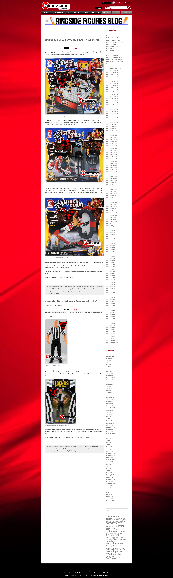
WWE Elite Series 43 (111, 163)
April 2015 (109, 470)
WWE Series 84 (110, 308)
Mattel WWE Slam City (112, 55)
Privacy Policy (97, 572)
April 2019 (109, 367)
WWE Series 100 (110, 228)
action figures (80, 286)
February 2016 (110, 449)
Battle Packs (109, 518)
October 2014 (109, 481)
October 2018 (109, 380)
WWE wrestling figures (87, 291)
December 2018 (110, 375)
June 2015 (109, 466)
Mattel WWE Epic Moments (113, 48)
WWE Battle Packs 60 (112, 122)
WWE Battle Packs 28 (112, 70)
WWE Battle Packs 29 (112, 72)
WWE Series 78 (110, 295)
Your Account (106, 3)
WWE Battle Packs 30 (112, 74)
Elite (124, 521)
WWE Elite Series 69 (111, 219)
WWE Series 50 (110, 249)
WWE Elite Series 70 (111, 221)
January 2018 (109, 399)
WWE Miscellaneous (64, 286)
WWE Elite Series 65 (111, 210)
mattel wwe (110, 528)
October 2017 (109, 405)
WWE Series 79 (110, 297)
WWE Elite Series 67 (111, 215)
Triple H (117, 539)
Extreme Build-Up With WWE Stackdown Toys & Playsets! (72, 40)
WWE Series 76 (110, 290)
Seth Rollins (120, 536)
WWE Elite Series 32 (111, 139)
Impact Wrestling (56, 448)
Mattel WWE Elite (111, 44)
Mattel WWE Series (111, 53)
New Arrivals (59, 12)
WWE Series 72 (110, 282)
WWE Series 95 (110, 329)
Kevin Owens (119, 524)
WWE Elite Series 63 (111, 206)
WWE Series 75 (110, 288)
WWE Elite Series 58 (111, 195)
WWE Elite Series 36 (111, 148)
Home (65, 572)
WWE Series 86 (110, 310)
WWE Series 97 (110, 331)
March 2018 (109, 395)
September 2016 (110, 434)
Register (98, 2)
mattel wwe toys (113, 533)
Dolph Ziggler (118, 521)
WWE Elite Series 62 (111, 204)
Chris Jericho (116, 519)
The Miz (86, 289)
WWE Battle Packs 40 (112, 92)
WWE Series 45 (110, 245)
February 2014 (110, 496)
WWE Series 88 (110, 314)
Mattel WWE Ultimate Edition (114, 57)
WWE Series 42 (110, 239)
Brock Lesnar (109, 519)
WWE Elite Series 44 (111, 165)
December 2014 (110, 479)
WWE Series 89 (110, 316)
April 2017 (109, 418)
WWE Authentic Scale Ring (113, 68)
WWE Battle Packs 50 (112, 105)
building (97, 286)
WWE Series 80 (110, 299)
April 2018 (109, 393)
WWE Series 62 (110, 275)
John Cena (55, 289)
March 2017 (109, 421)
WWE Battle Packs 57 (112, 115)
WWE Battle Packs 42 (112, 96)
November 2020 (110, 356)
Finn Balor (109, 522)
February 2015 (110, 475)
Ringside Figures (60, 44)
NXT (121, 533)
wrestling (48, 291)
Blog (108, 572)
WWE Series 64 (110, 280)
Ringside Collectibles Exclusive (120, 534)
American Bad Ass (89, 286)
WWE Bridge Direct (111, 126)
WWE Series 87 (110, 312)
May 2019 (108, 364)
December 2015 (110, 453)
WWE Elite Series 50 (111, 180)
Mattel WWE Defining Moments (114, 42)
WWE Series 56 (110, 262)
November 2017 (110, 403)
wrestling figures (115, 548)
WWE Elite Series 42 (111, 161)
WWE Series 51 (110, 252)
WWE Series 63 (110, 277)
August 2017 (109, 410)
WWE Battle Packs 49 (112, 102)
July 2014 (108, 488)
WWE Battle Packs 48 (112, 100)
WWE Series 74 (110, 286)
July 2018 (108, 386)
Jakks (63, 448)
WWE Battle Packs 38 (112, 89)
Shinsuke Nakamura (115, 537)
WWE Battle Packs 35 (112, 85)
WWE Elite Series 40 (111, 156)
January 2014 (109, 498)
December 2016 (110, 427)
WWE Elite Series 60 (111, 200)
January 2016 (109, 451)
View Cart (119, 3)
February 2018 (110, 397)
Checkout (127, 3)
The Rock (108, 539)
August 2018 (109, 384)
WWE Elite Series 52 (111, 185)
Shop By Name (95, 12)
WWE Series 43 (110, 241)
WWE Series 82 (110, 303)
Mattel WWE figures (115, 531)
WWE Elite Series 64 (111, 208)
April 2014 (109, 492)
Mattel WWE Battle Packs (113, 40)
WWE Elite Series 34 (111, 143)
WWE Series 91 (110, 321)
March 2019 (109, 369)
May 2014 (108, 490)
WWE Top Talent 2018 (112, 338)
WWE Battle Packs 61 (112, 124)
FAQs (104, 572)
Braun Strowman (116, 518)
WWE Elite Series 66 (111, 213)
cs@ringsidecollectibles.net (95, 571)
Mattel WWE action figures (112, 529)
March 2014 (109, 494)
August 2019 (109, 358)
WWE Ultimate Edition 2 (112, 342)
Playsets (71, 289)
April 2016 (109, 444)
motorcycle (65, 289)
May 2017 (108, 416)
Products (47, 12)
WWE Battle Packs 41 (112, 94)
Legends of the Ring (70, 448)
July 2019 (108, 360)
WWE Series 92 (110, 323)
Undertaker (94, 289)
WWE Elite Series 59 (111, 198)
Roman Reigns (111, 536)
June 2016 (109, 440)
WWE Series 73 (110, 284)
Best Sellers (83, 12)
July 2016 (108, 438)
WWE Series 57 (110, 265)
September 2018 (110, 382)
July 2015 (108, 464)
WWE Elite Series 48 (111, 176)
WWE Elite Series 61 (111, 202)
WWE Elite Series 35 (111, 146)
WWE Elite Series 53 (111, 187)
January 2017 (109, 425)
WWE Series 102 (110, 232)
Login (92, 2)
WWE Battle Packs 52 (112, 107)
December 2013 (110, 501)
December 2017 (110, 401)
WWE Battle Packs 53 (112, 109)
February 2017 (110, 423)
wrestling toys (67, 291)
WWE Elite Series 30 (111, 135)
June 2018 (109, 388)
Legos (60, 289)
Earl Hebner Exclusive (95, 446)
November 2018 (110, 377)
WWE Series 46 (110, 247)
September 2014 (110, 483)
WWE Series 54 (110, 258)
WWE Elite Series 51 (111, 182)
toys (90, 289)
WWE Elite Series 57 (111, 193)
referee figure (95, 448)
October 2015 (109, 457)
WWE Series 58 (110, 267)
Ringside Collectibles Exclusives (67, 446)
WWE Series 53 (110, 256)
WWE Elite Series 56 (111, 191)
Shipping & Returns (87, 572)
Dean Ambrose (110, 521)
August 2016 (109, 436)
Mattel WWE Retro (111, 51)
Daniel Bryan (123, 519)
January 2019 (109, 373)
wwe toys (78, 291)
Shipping (116, 12)
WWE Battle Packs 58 (112, 118)
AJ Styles (123, 517)
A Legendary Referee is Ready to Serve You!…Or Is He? (71, 301)
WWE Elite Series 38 (111, 152)
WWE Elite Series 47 (111, 172)
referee (76, 289)
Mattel (120, 525)
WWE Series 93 (110, 325)
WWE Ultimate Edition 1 (112, 340)
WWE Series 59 (110, 269)
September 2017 (110, 408)
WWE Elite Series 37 (111, 150)
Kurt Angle (114, 526)
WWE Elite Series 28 (111, 131)
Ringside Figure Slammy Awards (114, 61)
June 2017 (109, 414)
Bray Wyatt (122, 518)
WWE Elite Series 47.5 (112, 174)
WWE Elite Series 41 (111, 159)
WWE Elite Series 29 (111, 133)
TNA (58, 451)
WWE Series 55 (110, 260)
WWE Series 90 (110, 319)
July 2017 (108, 412)
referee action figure (86, 448)
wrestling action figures (57, 291)
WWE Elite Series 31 (111, 137)
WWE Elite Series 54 (111, 189)
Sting (121, 537)
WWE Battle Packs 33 (112, 81)
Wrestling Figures (110, 66)
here (72, 277)
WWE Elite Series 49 (111, 178)
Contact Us (126, 12)
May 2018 (108, 390)
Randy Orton (109, 534)
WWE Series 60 (110, 271)
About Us (106, 12)
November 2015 (110, 455)
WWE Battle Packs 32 (112, 79)
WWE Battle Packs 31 (112, 77)
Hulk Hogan (114, 522)
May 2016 (108, 442)
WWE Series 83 (110, 306)
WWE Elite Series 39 (111, 154)
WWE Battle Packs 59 (112, 120)
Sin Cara (80, 289)
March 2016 (109, 447)
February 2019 (110, 371)
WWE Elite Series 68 (111, 217)
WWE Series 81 (110, 301)
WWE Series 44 (110, 243)
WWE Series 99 (110, 336)
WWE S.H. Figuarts (111, 226)
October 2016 (109, 431)
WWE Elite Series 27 (111, 128)
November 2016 (110, 429)
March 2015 (109, 472)
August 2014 (109, 485)
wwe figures (118, 554)
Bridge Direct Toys (111, 35)
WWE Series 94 (110, 327)
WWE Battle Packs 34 (112, 83)
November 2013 (110, 503)
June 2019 (109, 362)
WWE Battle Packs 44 (112, 98)
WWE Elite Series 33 (111, 141)
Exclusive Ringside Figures (113, 38)
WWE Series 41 (110, 236)
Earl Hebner (86, 446)
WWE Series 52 (110, 254)
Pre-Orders (71, 12)
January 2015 (109, 477)
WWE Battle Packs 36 (112, 87)
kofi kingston (109, 526)
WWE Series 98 (110, 334)
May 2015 (108, 468)
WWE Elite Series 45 (111, 167)
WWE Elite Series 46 (111, 169)
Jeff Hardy (119, 522)
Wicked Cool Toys (111, 64)
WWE (73, 291)
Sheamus (108, 537)
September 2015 (110, 460)
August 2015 (109, 462)
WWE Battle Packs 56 (112, 113)
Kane (115, 523)
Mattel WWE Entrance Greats (114, 46)
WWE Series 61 (110, 273)
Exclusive (48, 448)
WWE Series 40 (110, 234)
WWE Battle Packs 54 (112, 111)
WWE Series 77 (110, 293)
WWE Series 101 (110, 230)
